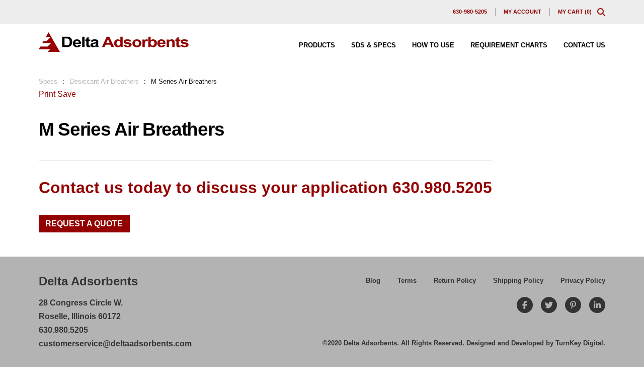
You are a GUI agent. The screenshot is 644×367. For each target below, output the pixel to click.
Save (66, 94)
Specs (48, 81)
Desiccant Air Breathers (104, 81)
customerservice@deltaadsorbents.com (115, 343)
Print (47, 94)
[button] (601, 12)
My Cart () (575, 12)
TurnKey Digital (579, 343)
